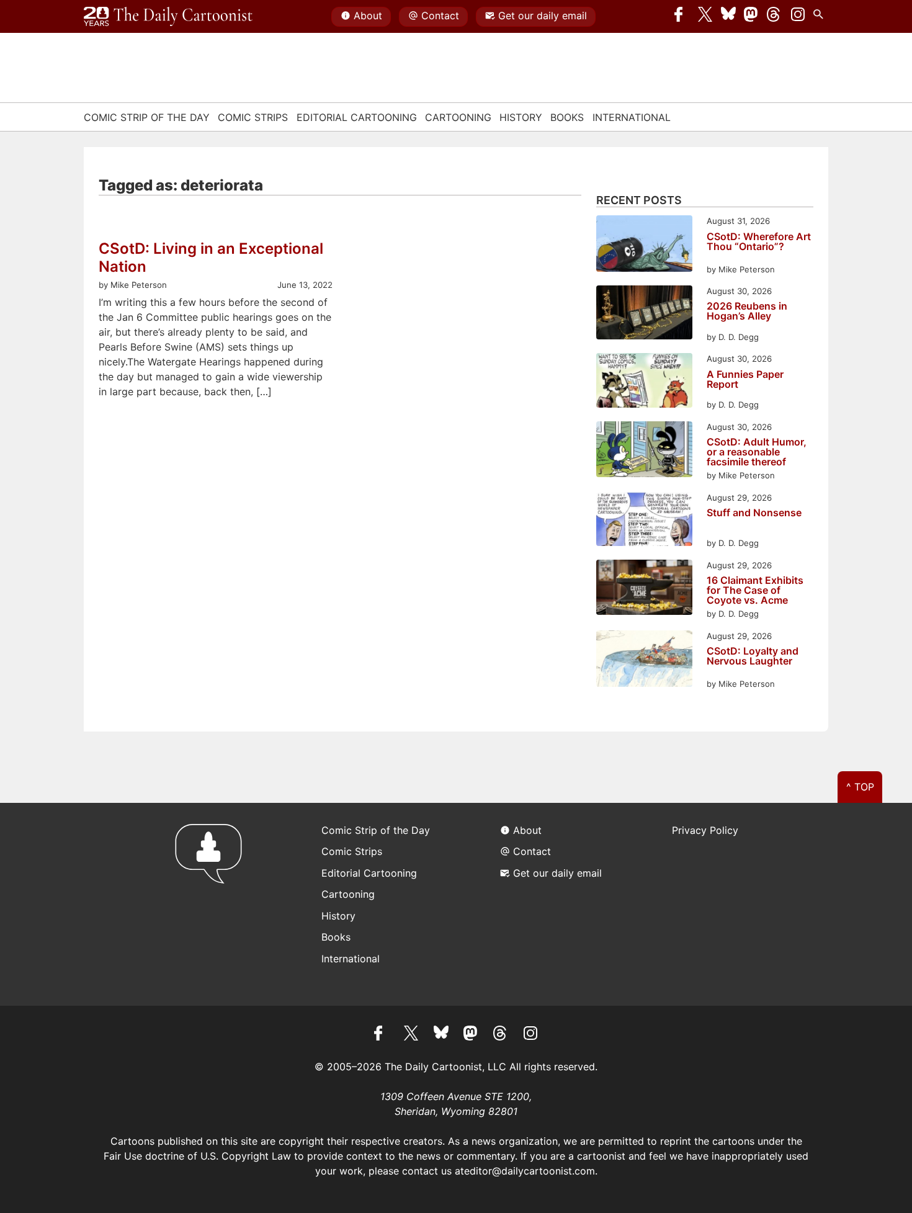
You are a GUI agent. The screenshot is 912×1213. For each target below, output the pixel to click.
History (520, 117)
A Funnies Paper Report (745, 379)
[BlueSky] (728, 17)
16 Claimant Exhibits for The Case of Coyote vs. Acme (755, 590)
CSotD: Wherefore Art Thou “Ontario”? (759, 242)
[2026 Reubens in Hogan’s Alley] (644, 314)
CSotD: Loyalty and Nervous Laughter (752, 656)
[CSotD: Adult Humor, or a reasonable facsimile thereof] (644, 451)
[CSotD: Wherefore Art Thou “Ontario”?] (644, 245)
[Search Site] (820, 17)
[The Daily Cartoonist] (168, 17)
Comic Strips (253, 117)
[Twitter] (705, 17)
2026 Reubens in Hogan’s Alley (747, 311)
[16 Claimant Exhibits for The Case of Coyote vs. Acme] (644, 589)
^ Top (860, 787)
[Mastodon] (751, 17)
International (631, 117)
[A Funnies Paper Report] (644, 382)
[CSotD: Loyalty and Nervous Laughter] (644, 660)
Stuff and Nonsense (754, 513)
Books (567, 117)
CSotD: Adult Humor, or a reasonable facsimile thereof (757, 452)
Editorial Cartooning (357, 117)
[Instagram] (797, 17)
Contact (440, 15)
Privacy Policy (705, 830)
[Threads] (774, 17)
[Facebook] (681, 17)
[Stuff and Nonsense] (644, 521)
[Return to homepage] (212, 904)
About (368, 15)
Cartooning (458, 117)
